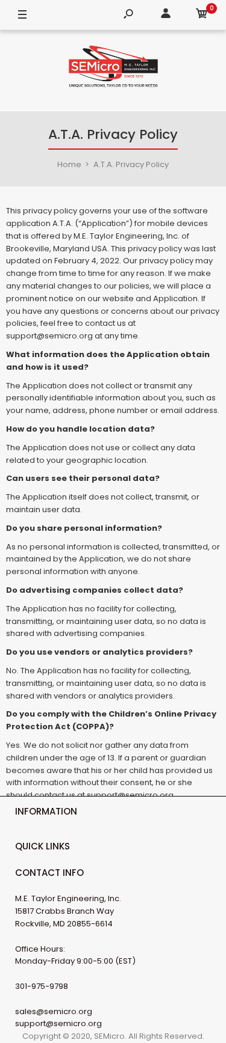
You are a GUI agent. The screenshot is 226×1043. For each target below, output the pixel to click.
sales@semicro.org (53, 1011)
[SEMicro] (113, 68)
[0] (202, 15)
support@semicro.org (58, 1023)
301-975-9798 (41, 986)
